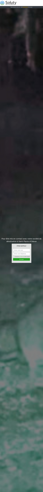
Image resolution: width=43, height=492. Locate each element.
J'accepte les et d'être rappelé (22, 256)
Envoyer (21, 259)
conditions (21, 256)
